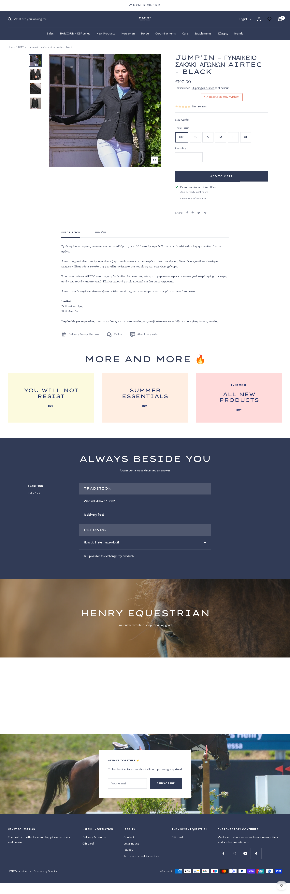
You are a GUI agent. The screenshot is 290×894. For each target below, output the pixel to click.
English (243, 19)
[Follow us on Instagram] (234, 853)
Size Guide (182, 119)
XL (246, 137)
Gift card (88, 843)
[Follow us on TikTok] (256, 853)
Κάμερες (223, 33)
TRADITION (35, 486)
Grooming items (165, 33)
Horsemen (128, 33)
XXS (181, 137)
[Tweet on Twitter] (198, 212)
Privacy (128, 850)
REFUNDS (34, 492)
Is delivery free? (94, 514)
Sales (50, 33)
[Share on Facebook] (187, 212)
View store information (193, 198)
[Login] (259, 19)
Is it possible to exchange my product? (109, 556)
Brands (238, 33)
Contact (128, 837)
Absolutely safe (147, 334)
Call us (118, 334)
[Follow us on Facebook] (223, 853)
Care (185, 33)
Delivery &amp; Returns (83, 334)
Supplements (203, 33)
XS (195, 137)
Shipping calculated (203, 88)
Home (11, 47)
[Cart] (280, 19)
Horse (145, 33)
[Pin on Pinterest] (193, 212)
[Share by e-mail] (205, 213)
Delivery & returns (94, 837)
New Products (105, 33)
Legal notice (131, 843)
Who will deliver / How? (99, 501)
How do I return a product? (101, 542)
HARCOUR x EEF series (75, 33)
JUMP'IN (100, 232)
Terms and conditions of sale (142, 856)
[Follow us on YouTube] (245, 853)
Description (70, 232)
